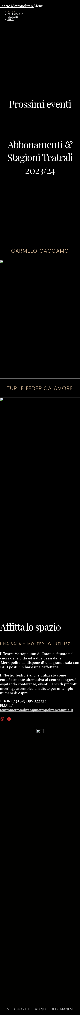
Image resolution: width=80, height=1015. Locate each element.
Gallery (12, 17)
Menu (38, 6)
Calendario (15, 14)
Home (11, 11)
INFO (10, 19)
